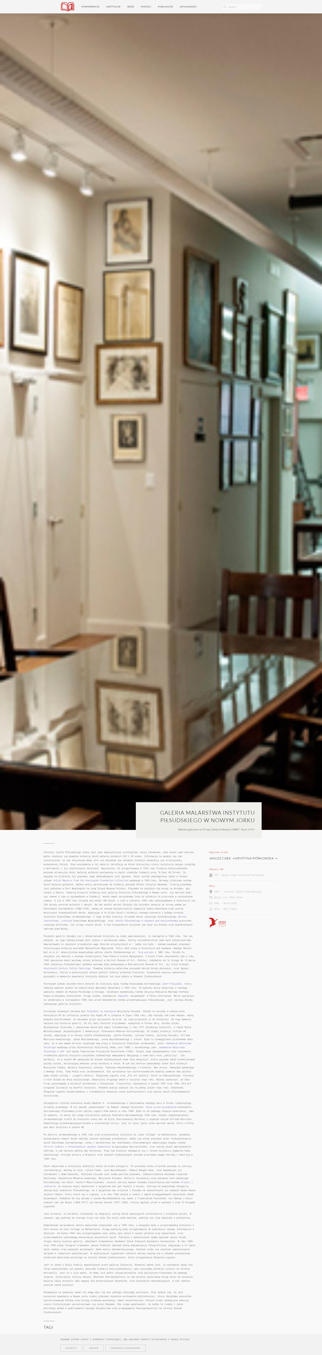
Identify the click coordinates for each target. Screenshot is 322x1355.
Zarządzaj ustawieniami (126, 1348)
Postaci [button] (146, 6)
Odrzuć (93, 1348)
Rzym (239, 897)
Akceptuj (71, 1348)
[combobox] (241, 6)
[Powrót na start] (67, 6)
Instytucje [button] (113, 6)
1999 (231, 897)
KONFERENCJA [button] (90, 6)
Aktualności (188, 6)
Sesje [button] (130, 6)
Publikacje (165, 6)
